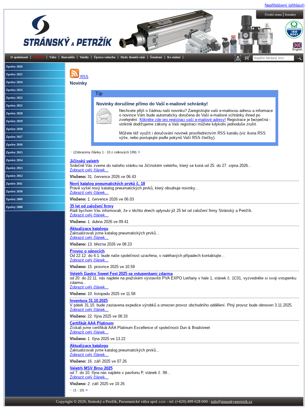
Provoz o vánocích (87, 251)
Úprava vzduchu (105, 57)
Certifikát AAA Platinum (92, 323)
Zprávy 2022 (14, 97)
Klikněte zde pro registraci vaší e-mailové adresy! (183, 119)
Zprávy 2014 (14, 160)
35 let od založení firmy (91, 206)
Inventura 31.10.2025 (89, 300)
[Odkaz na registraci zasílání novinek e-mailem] (103, 123)
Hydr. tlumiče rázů (133, 57)
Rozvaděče (68, 57)
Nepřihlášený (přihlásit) (284, 5)
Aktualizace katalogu (89, 228)
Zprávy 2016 (14, 144)
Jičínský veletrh (84, 161)
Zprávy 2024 (14, 82)
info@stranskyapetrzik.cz (231, 401)
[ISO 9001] (289, 37)
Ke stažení (173, 57)
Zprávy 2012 (14, 175)
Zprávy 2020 (14, 113)
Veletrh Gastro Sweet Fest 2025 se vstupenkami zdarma (121, 273)
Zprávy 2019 (14, 121)
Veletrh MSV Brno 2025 (91, 368)
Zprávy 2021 (14, 105)
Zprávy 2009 (14, 199)
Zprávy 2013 (14, 168)
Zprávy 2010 (14, 191)
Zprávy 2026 (14, 66)
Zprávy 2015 (14, 152)
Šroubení (156, 57)
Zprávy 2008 (14, 207)
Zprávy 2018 (14, 129)
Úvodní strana (273, 14)
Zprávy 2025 (14, 74)
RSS (83, 76)
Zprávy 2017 (14, 136)
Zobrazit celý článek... (89, 170)
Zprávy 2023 (14, 90)
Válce (52, 57)
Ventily (84, 57)
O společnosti (19, 57)
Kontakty (290, 14)
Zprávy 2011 (14, 183)
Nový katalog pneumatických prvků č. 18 (107, 183)
